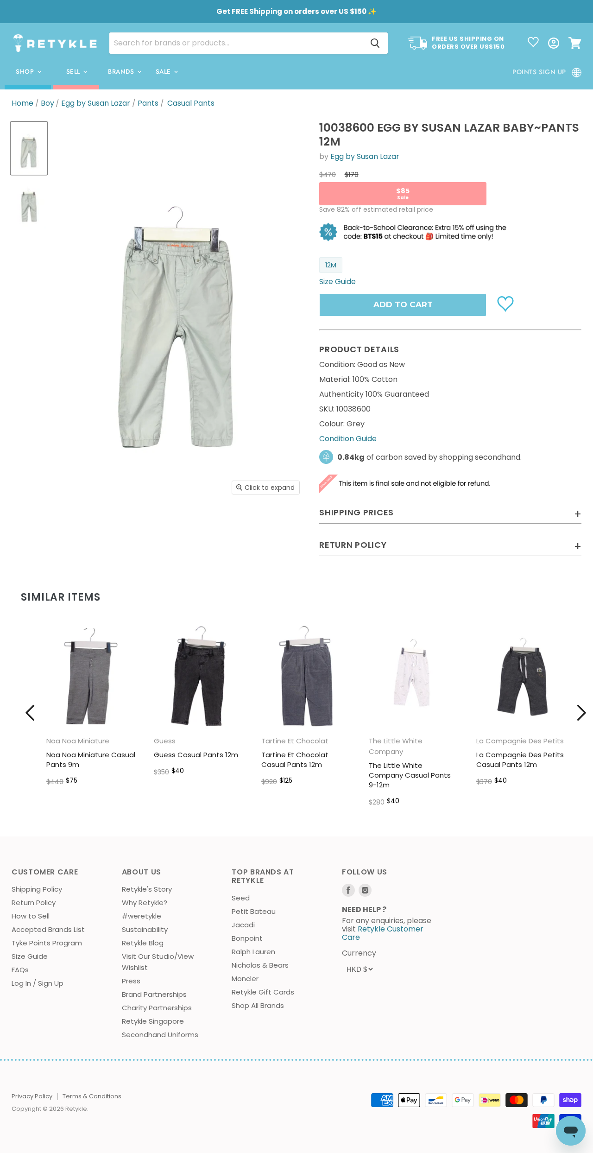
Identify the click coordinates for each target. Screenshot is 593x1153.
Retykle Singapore (153, 1021)
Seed (241, 898)
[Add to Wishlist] (506, 303)
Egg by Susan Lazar (95, 103)
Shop (26, 71)
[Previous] (30, 712)
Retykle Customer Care (382, 933)
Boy (47, 103)
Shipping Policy (37, 889)
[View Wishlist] (533, 43)
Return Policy (34, 902)
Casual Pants (190, 103)
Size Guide (30, 956)
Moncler (245, 978)
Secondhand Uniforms (160, 1034)
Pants (148, 103)
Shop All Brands (258, 1005)
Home (22, 103)
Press (131, 981)
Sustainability (145, 929)
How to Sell (31, 916)
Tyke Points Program (47, 943)
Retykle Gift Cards (263, 992)
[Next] (581, 712)
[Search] (375, 43)
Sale (164, 71)
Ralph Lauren (253, 952)
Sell (74, 71)
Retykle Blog (143, 943)
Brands (122, 71)
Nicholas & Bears (260, 965)
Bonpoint (247, 938)
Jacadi (243, 925)
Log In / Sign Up (37, 983)
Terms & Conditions (92, 1096)
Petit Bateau (254, 911)
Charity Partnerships (157, 1008)
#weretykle (141, 916)
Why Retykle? (144, 902)
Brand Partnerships (154, 994)
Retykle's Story (147, 889)
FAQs (20, 970)
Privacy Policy (32, 1096)
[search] (236, 43)
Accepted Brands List (48, 929)
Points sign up (539, 71)
